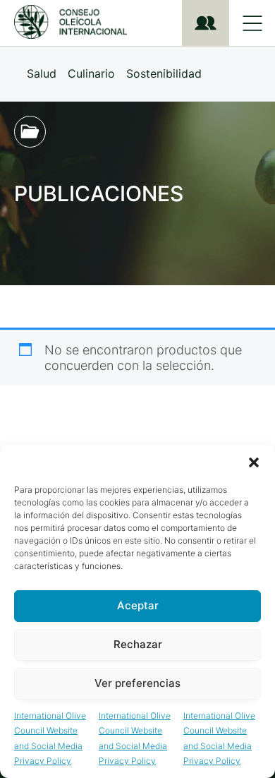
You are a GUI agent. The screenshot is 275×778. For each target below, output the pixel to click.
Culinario (91, 73)
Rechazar (138, 644)
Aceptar (138, 605)
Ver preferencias (137, 683)
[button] (254, 462)
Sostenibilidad (164, 73)
